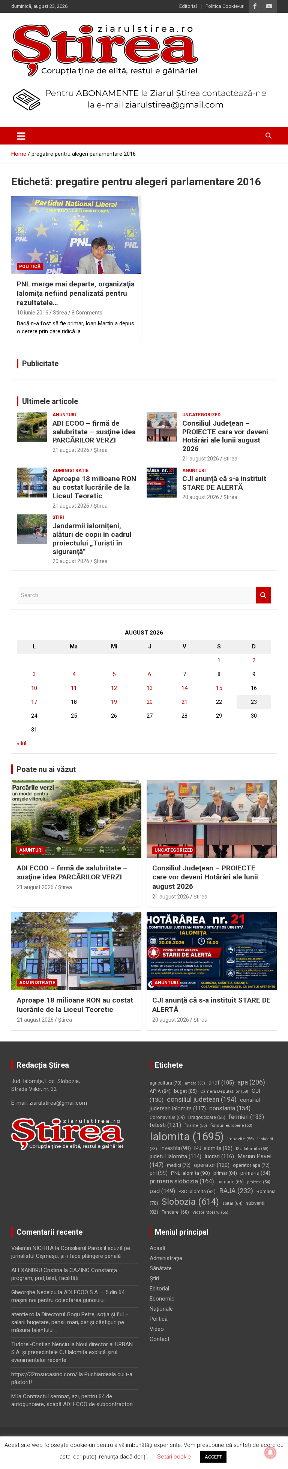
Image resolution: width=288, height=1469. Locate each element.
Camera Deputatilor (224, 1091)
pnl (159, 1173)
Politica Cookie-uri (225, 6)
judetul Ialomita (175, 1156)
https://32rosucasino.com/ (44, 1374)
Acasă (157, 1248)
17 (34, 702)
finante (195, 1125)
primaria (255, 1173)
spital (232, 1203)
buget (185, 1091)
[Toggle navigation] (21, 136)
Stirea (60, 313)
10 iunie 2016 (32, 313)
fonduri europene (231, 1125)
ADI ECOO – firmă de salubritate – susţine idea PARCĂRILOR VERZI (94, 432)
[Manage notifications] (270, 1453)
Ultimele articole (50, 401)
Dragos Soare (206, 1117)
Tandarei (175, 1212)
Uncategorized (201, 414)
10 (34, 688)
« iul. (22, 743)
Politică (29, 266)
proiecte (258, 1182)
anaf (221, 1083)
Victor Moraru (210, 1212)
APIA (160, 1091)
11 (74, 688)
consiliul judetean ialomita (205, 1104)
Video (157, 1329)
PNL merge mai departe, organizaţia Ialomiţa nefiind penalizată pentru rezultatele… (76, 293)
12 (114, 688)
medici (178, 1165)
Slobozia (190, 1201)
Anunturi (64, 414)
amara (195, 1083)
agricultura (166, 1083)
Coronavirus (167, 1117)
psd (162, 1191)
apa (251, 1082)
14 (185, 688)
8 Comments (87, 313)
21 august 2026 (70, 450)
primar (225, 1173)
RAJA (236, 1191)
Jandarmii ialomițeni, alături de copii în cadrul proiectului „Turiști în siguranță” (92, 538)
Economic (162, 1298)
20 (150, 702)
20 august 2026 (200, 497)
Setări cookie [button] (174, 1456)
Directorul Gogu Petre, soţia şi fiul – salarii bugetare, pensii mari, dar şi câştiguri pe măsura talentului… (70, 1322)
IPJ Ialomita (213, 1148)
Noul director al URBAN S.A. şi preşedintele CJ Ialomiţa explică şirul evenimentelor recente (72, 1352)
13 (150, 688)
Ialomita (187, 1136)
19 (114, 702)
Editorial (188, 6)
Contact (160, 1339)
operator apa (251, 1165)
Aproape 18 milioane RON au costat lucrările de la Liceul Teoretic (94, 487)
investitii (175, 1148)
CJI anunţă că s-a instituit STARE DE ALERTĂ (224, 483)
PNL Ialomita (190, 1173)
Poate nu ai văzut (46, 769)
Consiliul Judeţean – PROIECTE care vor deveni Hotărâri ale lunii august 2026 (225, 436)
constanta (229, 1108)
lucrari (219, 1156)
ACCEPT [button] (213, 1457)
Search (263, 595)
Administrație (70, 470)
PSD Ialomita (197, 1191)
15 (219, 688)
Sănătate (161, 1268)
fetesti (165, 1125)
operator (212, 1165)
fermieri (246, 1116)
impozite (240, 1139)
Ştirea (101, 450)
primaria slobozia (182, 1181)
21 (185, 702)
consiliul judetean (202, 1099)
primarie (231, 1181)
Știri (58, 517)
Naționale (161, 1308)
